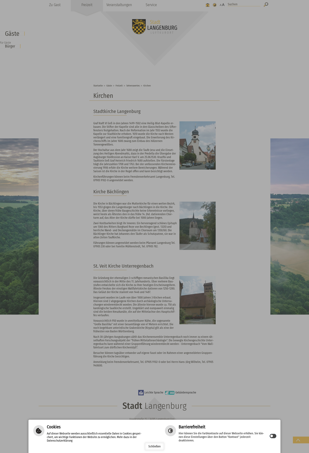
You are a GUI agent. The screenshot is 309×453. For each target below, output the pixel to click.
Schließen (154, 446)
